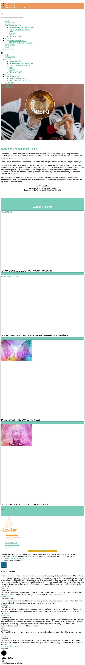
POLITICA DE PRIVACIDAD (13, 537)
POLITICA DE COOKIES (12, 535)
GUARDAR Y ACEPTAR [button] (10, 647)
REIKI (11, 32)
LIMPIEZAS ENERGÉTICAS (19, 30)
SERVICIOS (8, 25)
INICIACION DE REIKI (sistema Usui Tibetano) (24, 504)
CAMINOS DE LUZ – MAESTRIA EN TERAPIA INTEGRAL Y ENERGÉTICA (35, 336)
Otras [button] (3, 628)
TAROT (12, 34)
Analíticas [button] (4, 605)
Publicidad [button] (5, 615)
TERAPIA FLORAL (16, 36)
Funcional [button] (4, 588)
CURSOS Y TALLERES (12, 76)
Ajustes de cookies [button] (8, 558)
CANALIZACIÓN (15, 25)
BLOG (7, 47)
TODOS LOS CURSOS (17, 41)
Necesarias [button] (5, 636)
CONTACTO (9, 49)
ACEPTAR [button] (20, 558)
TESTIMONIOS (10, 45)
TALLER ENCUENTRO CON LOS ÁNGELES (20, 420)
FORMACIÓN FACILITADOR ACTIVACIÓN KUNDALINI (26, 271)
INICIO (7, 21)
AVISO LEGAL (9, 539)
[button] (28, 53)
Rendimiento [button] (6, 597)
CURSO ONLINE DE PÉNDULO (20, 43)
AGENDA (8, 38)
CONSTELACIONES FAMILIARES (21, 27)
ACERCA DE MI (10, 23)
